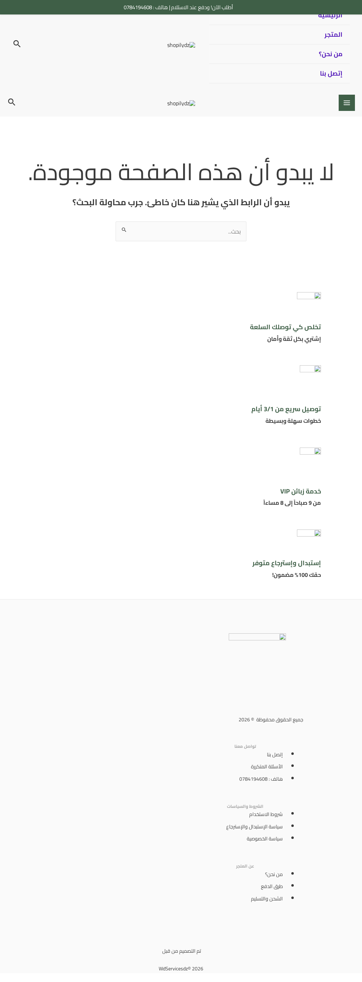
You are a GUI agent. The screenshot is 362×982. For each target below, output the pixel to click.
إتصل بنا (331, 73)
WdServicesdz (173, 968)
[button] (16, 44)
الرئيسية (330, 15)
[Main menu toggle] (347, 103)
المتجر (334, 34)
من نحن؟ (331, 54)
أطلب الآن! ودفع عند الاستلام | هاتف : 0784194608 (178, 7)
